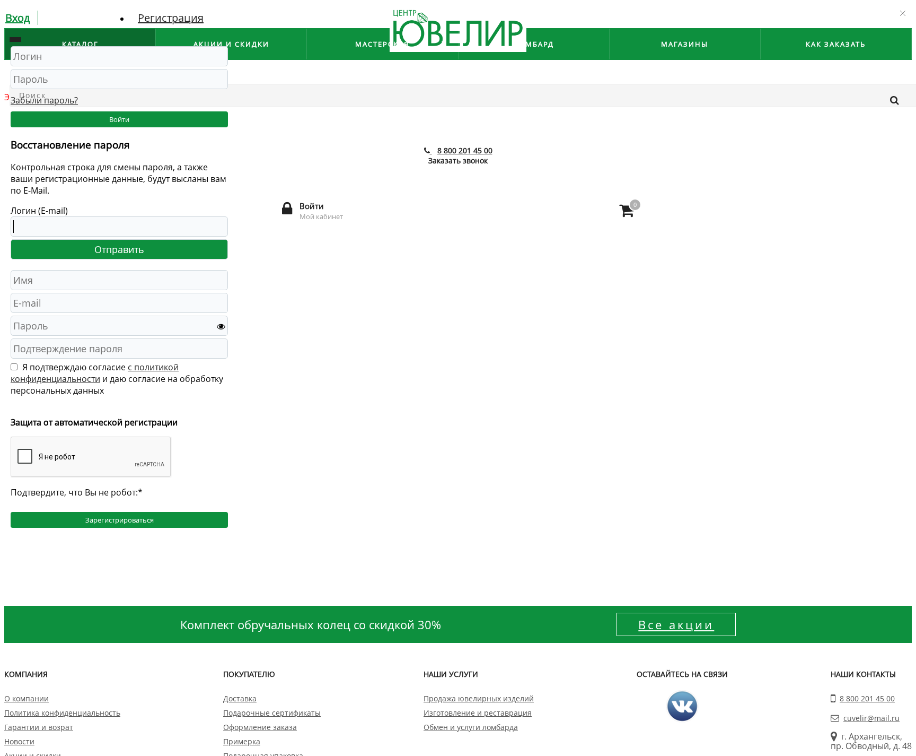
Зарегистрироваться (119, 520)
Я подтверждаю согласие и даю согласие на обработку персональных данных (117, 378)
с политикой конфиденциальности (95, 373)
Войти (119, 119)
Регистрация (171, 18)
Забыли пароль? (44, 100)
